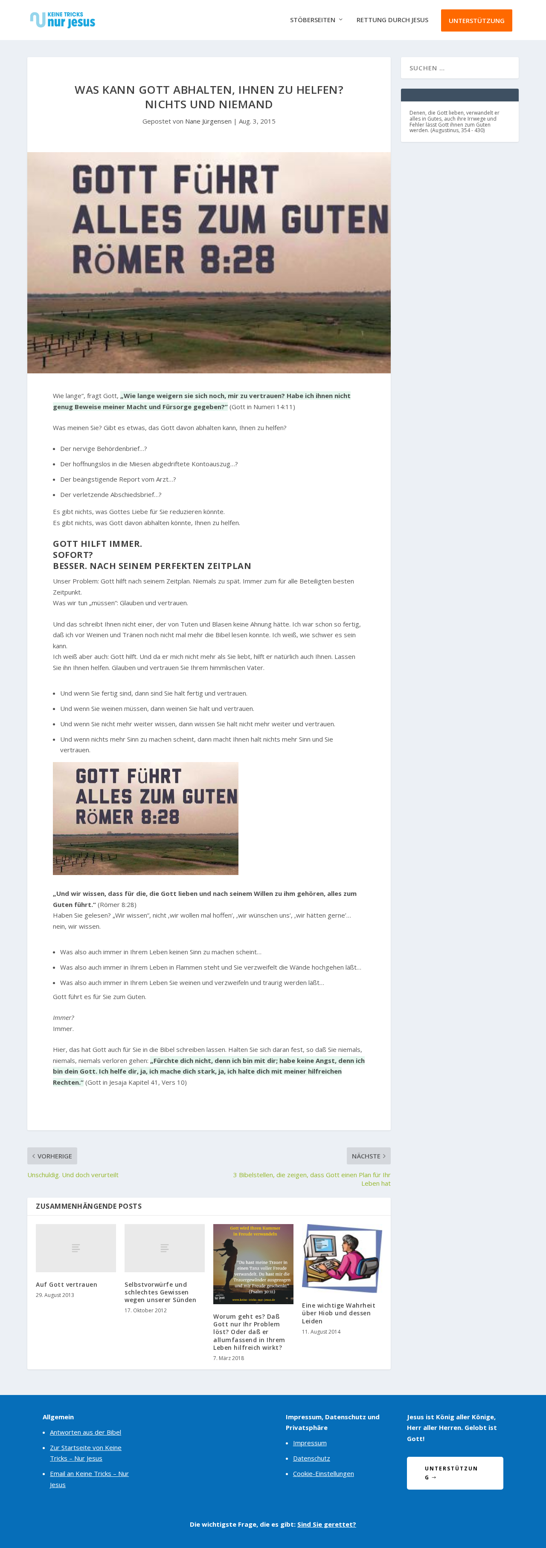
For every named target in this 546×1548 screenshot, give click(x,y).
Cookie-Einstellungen (323, 1473)
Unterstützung (477, 20)
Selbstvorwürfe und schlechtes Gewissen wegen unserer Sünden (160, 1292)
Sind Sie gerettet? (326, 1524)
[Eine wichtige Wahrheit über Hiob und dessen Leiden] (342, 1258)
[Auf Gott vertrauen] (76, 1248)
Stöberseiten (312, 20)
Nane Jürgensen (208, 121)
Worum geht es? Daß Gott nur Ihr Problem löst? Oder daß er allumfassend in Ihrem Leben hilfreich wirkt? (249, 1332)
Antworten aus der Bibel (85, 1432)
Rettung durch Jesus (392, 20)
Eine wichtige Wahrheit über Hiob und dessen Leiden (338, 1313)
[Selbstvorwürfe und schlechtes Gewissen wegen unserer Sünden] (165, 1248)
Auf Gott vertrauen (66, 1284)
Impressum (310, 1442)
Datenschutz (311, 1458)
